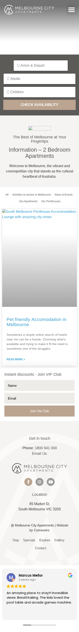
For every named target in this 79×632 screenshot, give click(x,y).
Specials (29, 540)
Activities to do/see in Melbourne (31, 194)
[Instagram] (39, 482)
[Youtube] (51, 482)
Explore (44, 540)
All (7, 194)
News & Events (64, 194)
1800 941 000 (46, 448)
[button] (71, 9)
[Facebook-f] (28, 482)
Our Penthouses (51, 201)
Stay (16, 540)
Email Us (39, 453)
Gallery (59, 540)
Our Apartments (28, 201)
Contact (40, 548)
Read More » (16, 359)
